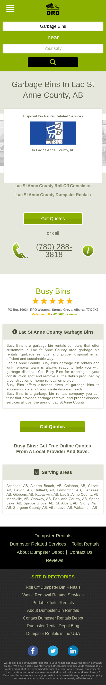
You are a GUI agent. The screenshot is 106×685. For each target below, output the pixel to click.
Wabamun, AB (85, 507)
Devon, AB (23, 490)
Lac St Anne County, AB (79, 494)
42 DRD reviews (65, 314)
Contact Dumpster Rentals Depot (53, 618)
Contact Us (80, 552)
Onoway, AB (41, 499)
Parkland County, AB (70, 499)
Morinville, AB (17, 499)
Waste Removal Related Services (53, 595)
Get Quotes (53, 218)
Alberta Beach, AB (45, 486)
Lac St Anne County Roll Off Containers (53, 186)
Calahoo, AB (74, 486)
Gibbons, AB (23, 494)
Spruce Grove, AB (39, 503)
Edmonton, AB (69, 490)
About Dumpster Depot (40, 552)
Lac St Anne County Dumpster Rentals (53, 195)
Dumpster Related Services (38, 544)
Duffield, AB (44, 490)
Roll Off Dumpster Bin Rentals (53, 587)
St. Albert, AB (67, 503)
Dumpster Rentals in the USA (53, 633)
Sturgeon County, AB (30, 507)
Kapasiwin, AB (46, 494)
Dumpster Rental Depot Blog (53, 626)
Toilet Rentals (86, 544)
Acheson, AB (17, 486)
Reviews (54, 560)
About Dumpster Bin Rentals (53, 610)
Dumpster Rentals (53, 535)
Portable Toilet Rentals (53, 602)
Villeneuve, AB (60, 507)
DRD (53, 10)
